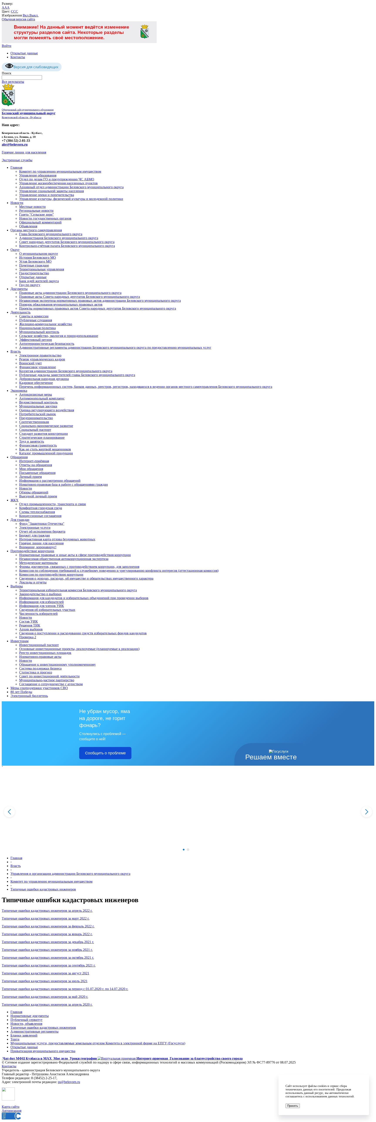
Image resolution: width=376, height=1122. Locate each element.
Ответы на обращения (35, 465)
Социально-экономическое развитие (46, 426)
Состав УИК (28, 621)
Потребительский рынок (37, 414)
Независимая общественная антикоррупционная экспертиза (63, 559)
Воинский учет (30, 363)
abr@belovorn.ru (15, 144)
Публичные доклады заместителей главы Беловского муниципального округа (77, 375)
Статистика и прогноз (35, 672)
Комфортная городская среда (40, 508)
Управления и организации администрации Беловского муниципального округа (70, 873)
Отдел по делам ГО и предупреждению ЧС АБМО (56, 179)
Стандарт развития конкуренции (43, 433)
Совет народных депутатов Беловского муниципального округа (66, 242)
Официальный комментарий (40, 222)
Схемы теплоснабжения (37, 512)
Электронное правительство (40, 355)
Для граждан (19, 520)
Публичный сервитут (26, 1020)
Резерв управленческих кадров (42, 359)
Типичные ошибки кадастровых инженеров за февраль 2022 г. (48, 926)
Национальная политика (37, 328)
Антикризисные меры (35, 394)
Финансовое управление (37, 367)
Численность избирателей (38, 613)
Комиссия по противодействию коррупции (51, 574)
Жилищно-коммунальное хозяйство (45, 324)
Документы (19, 289)
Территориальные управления (41, 269)
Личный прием (30, 476)
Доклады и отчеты (33, 582)
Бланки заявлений (23, 1035)
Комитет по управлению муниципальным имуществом (60, 171)
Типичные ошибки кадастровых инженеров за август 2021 (45, 973)
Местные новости (32, 206)
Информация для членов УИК (41, 606)
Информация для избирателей (41, 602)
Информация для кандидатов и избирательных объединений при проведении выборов (83, 598)
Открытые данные (24, 53)
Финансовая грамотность (38, 445)
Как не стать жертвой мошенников (45, 449)
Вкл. (26, 15)
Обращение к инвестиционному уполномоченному (57, 664)
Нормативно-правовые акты (40, 657)
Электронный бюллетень (29, 696)
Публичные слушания (35, 320)
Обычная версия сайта (18, 19)
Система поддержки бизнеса (40, 668)
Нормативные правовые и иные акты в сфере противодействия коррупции (75, 555)
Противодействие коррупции (32, 551)
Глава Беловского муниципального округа (50, 234)
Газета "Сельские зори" (36, 214)
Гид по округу (29, 285)
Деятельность (20, 312)
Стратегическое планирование (42, 437)
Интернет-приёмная (34, 461)
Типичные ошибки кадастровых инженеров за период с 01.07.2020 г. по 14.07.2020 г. (65, 989)
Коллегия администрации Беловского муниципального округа (65, 371)
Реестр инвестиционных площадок (45, 653)
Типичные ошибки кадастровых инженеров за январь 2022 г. (47, 934)
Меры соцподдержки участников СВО (39, 688)
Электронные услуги (34, 527)
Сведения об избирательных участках (47, 610)
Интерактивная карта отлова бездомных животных (57, 539)
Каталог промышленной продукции (46, 453)
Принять (292, 1105)
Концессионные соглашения (40, 516)
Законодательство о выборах (40, 594)
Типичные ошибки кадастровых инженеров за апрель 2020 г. (47, 1004)
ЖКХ (14, 500)
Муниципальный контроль (39, 332)
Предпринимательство (36, 418)
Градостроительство (34, 273)
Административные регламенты (34, 1031)
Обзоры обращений (33, 492)
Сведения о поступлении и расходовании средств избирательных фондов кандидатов (83, 633)
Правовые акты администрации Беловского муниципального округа (70, 293)
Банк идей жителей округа (39, 281)
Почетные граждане (34, 265)
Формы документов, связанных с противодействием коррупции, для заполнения (79, 567)
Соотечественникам (34, 422)
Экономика (18, 390)
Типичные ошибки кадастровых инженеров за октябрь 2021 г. (48, 957)
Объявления (28, 226)
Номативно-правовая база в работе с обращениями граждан (63, 484)
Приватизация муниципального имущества (42, 1051)
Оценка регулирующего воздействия (46, 410)
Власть (15, 351)
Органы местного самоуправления (36, 230)
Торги (14, 1039)
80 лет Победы (21, 692)
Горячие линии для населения (24, 152)
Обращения (19, 457)
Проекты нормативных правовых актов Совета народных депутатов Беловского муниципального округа (97, 308)
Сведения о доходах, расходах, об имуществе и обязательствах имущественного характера (86, 578)
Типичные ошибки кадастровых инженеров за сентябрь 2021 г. (49, 965)
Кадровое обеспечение (36, 383)
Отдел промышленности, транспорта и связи (52, 504)
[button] (184, 849)
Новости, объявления (26, 1023)
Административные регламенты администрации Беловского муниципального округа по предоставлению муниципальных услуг (115, 347)
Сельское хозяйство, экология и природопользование (58, 336)
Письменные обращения (37, 473)
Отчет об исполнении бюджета (42, 531)
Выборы (16, 586)
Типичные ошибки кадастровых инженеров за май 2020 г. (45, 997)
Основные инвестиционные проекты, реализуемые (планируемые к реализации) (79, 649)
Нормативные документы (29, 1016)
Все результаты (13, 81)
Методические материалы (38, 563)
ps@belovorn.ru (69, 1082)
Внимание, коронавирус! (37, 547)
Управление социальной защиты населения (51, 191)
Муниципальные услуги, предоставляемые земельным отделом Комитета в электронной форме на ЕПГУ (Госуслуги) (97, 1043)
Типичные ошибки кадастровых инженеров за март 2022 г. (45, 918)
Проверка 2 (27, 637)
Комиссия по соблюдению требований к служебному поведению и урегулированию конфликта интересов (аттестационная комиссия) (118, 570)
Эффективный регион (35, 340)
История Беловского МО (37, 257)
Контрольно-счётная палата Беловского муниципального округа (67, 246)
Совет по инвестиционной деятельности (49, 676)
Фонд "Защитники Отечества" (41, 523)
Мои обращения (31, 469)
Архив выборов (31, 629)
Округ (15, 250)
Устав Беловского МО (35, 261)
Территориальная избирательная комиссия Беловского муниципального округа (78, 590)
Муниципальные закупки (38, 406)
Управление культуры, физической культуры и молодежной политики (71, 199)
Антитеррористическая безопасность (46, 343)
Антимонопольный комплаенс (42, 398)
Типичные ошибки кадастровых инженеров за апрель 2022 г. (47, 910)
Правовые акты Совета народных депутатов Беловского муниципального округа (79, 296)
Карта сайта (10, 1107)
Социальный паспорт (35, 430)
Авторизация (11, 1110)
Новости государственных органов (45, 218)
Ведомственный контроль (38, 402)
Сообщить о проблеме (105, 753)
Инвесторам (19, 641)
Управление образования (37, 175)
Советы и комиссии (34, 316)
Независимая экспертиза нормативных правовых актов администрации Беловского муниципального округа (100, 300)
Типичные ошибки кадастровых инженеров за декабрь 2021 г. (48, 942)
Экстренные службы (17, 160)
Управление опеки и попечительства (46, 195)
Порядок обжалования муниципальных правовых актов (60, 304)
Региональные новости (36, 210)
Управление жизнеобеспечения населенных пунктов (58, 183)
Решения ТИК (29, 625)
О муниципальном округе (38, 253)
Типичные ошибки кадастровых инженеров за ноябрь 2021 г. (47, 950)
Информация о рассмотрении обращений (50, 480)
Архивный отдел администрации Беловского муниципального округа (71, 187)
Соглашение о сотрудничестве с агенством (51, 684)
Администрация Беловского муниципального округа (58, 238)
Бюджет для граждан (34, 535)
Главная (16, 167)
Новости (16, 203)
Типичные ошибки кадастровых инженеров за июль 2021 (44, 981)
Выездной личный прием (38, 496)
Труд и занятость (31, 441)
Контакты (17, 57)
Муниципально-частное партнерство (46, 680)
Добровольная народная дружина (44, 379)
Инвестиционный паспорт (39, 645)
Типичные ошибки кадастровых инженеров (43, 889)
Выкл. (34, 15)
